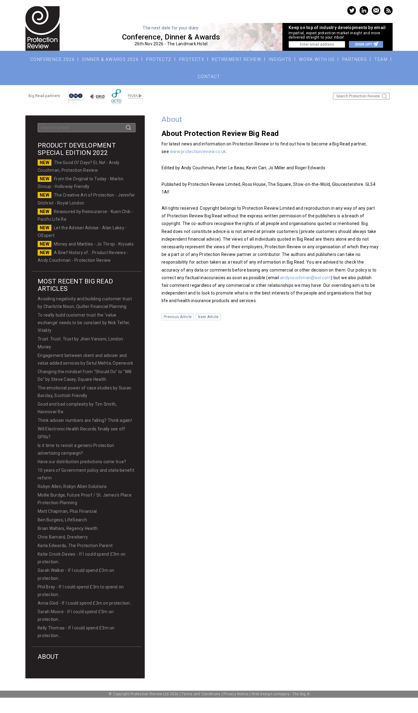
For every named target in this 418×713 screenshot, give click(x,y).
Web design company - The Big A (280, 694)
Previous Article (178, 317)
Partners (354, 59)
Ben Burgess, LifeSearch (62, 519)
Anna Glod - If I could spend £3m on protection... (85, 603)
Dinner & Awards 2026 (110, 59)
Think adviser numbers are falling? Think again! (85, 420)
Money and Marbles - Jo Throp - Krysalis (94, 244)
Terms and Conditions (200, 694)
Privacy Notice (236, 694)
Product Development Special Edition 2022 (77, 149)
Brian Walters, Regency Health (68, 528)
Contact (209, 76)
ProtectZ (158, 59)
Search (384, 96)
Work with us (317, 59)
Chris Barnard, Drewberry (63, 537)
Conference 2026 (52, 59)
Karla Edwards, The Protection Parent (75, 545)
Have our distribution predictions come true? (82, 461)
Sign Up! (363, 44)
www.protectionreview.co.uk (198, 151)
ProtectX (191, 59)
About (48, 656)
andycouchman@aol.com (305, 277)
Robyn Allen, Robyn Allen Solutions (72, 486)
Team (381, 59)
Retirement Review (236, 59)
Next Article (208, 317)
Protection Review (42, 28)
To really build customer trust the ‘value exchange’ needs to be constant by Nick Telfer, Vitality (84, 323)
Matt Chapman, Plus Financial (67, 511)
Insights (280, 59)
